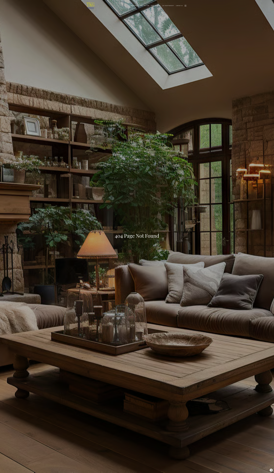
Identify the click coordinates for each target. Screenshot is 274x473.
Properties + (135, 5)
